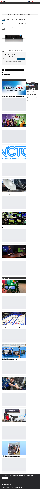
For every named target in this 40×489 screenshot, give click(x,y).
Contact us (21, 482)
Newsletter (24, 23)
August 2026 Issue (9, 14)
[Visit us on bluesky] (33, 1)
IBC (14, 14)
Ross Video (6, 69)
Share (4, 23)
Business (8, 74)
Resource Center (19, 3)
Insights (8, 3)
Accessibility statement (5, 482)
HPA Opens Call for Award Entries (32, 95)
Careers (12, 482)
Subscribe (24, 3)
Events (15, 3)
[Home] (2, 3)
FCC (17, 14)
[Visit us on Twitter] (29, 1)
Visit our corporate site (30, 475)
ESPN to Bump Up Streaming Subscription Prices (32, 97)
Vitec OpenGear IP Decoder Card (18, 69)
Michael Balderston (8, 20)
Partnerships (4, 74)
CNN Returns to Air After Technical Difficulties (31, 92)
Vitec (3, 69)
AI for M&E (28, 14)
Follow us (20, 23)
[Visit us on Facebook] (28, 1)
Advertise (30, 482)
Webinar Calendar (22, 14)
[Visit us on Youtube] (32, 1)
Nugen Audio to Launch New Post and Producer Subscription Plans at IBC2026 (32, 101)
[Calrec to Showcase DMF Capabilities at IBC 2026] (32, 86)
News (4, 3)
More (28, 3)
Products (11, 3)
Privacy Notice (4, 61)
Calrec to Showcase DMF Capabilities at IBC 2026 (32, 89)
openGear (10, 69)
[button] (37, 1)
